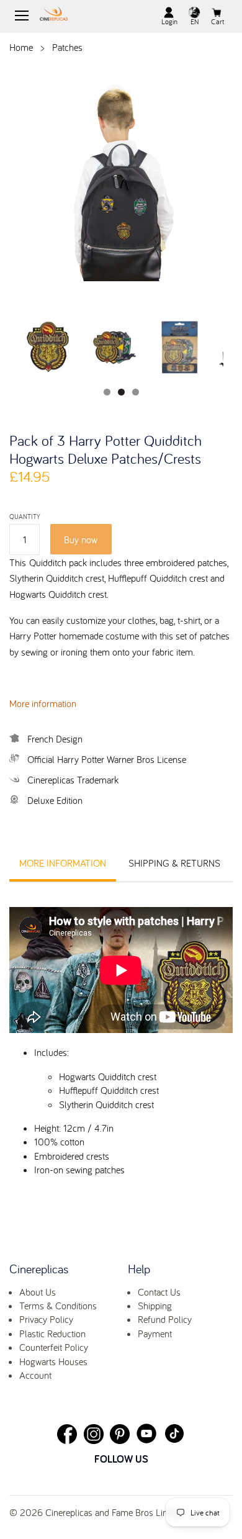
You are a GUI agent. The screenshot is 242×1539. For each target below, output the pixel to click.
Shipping (155, 1305)
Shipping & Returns (174, 863)
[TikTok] (174, 1433)
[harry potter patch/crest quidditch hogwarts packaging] (178, 347)
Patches (67, 47)
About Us (37, 1292)
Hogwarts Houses (53, 1361)
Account (35, 1375)
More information (42, 703)
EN (194, 21)
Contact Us (159, 1292)
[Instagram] (94, 1434)
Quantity (24, 517)
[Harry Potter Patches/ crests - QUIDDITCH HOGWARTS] (121, 180)
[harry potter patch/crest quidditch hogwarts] (113, 347)
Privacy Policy (46, 1319)
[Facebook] (67, 1434)
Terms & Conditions (58, 1305)
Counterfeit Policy (53, 1347)
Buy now (80, 539)
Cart (217, 21)
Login (169, 21)
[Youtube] (146, 1433)
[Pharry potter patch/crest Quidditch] (48, 347)
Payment (155, 1333)
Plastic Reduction (52, 1333)
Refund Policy (165, 1319)
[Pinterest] (120, 1434)
